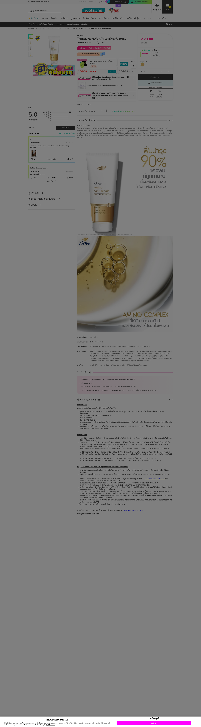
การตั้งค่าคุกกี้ (154, 718)
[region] (100, 721)
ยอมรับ (153, 723)
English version (50, 725)
